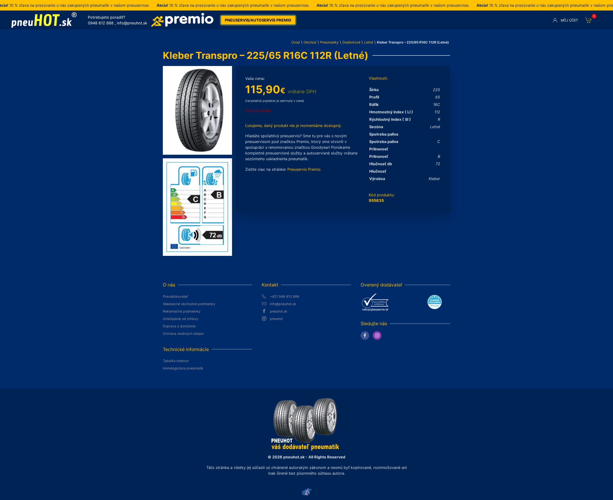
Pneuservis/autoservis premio (258, 20)
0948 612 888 (101, 23)
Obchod (310, 42)
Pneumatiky (329, 42)
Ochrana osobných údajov (183, 333)
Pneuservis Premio (304, 169)
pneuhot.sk (278, 311)
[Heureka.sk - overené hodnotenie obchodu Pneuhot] (434, 301)
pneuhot (276, 319)
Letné (368, 42)
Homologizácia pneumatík (183, 368)
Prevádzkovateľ (175, 296)
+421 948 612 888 (284, 296)
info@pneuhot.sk (132, 23)
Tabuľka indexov (176, 361)
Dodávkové (351, 42)
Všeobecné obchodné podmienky (189, 304)
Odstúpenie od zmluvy (180, 319)
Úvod (295, 42)
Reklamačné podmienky (181, 311)
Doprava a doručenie (179, 326)
